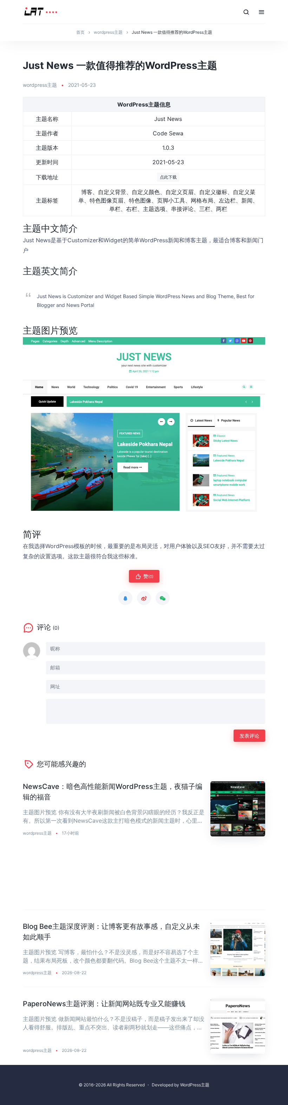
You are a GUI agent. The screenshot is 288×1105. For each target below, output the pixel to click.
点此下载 (168, 177)
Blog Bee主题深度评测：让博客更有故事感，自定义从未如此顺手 (111, 931)
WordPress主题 (194, 1084)
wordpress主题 (40, 85)
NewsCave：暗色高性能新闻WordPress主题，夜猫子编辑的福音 (112, 791)
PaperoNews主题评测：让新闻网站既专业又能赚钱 (104, 1004)
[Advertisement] (144, 879)
